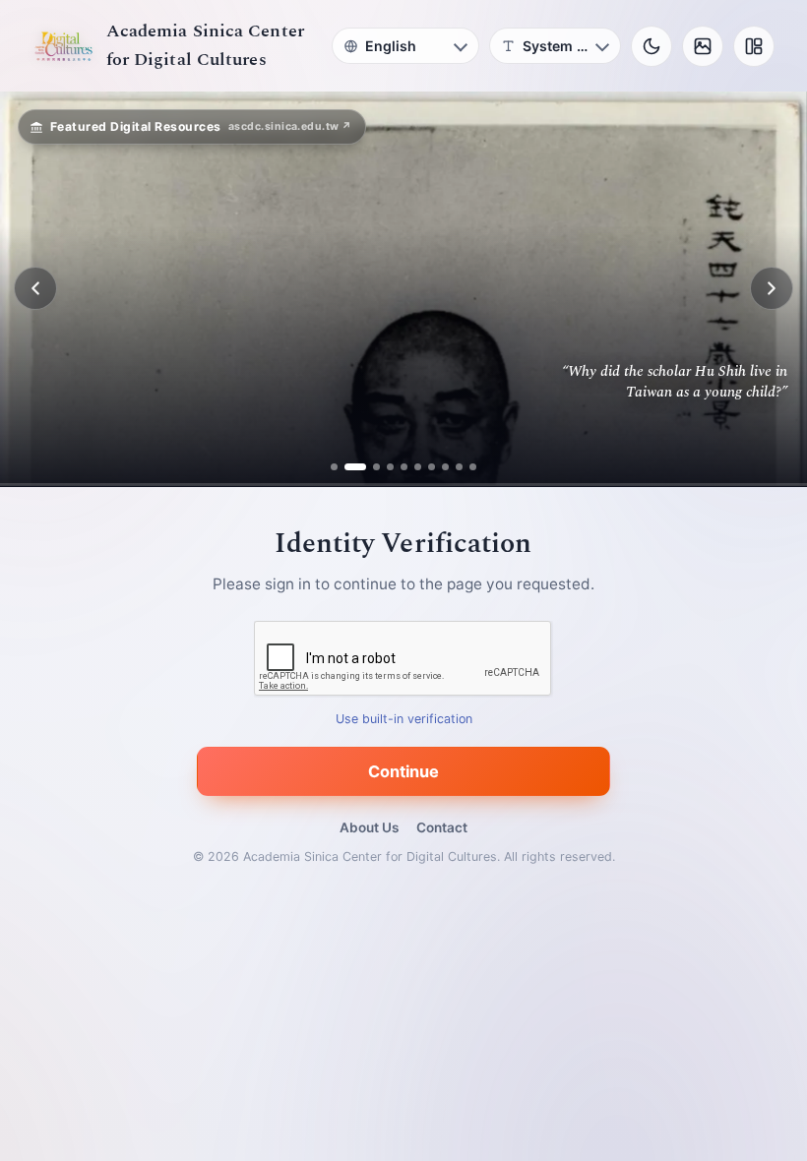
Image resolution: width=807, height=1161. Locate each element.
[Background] (702, 46)
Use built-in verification (404, 718)
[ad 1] (334, 466)
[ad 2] (347, 466)
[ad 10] (472, 466)
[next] (771, 288)
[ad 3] (369, 466)
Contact (441, 827)
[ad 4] (390, 466)
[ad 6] (417, 466)
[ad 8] (445, 466)
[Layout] (754, 46)
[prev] (35, 288)
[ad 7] (431, 466)
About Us (369, 827)
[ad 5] (404, 466)
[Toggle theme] (651, 46)
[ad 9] (459, 466)
